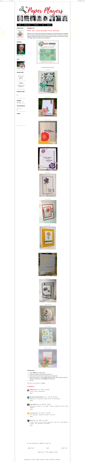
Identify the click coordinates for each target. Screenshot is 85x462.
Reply (31, 393)
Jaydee (47, 146)
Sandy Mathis (47, 278)
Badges (49, 25)
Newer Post (31, 448)
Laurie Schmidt (48, 199)
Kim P (31, 420)
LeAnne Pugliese (48, 225)
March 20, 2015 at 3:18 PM (40, 420)
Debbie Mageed (48, 304)
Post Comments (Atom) (52, 452)
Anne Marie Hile (48, 97)
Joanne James (48, 172)
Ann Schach (47, 69)
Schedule (36, 25)
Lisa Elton (33, 404)
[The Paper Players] (17, 109)
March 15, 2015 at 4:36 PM (42, 389)
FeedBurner (21, 86)
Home (19, 25)
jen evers (32, 413)
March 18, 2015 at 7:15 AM (43, 404)
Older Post (64, 448)
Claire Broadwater (47, 119)
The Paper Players (19, 108)
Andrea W (32, 389)
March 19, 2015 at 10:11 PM (43, 413)
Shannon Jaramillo (47, 348)
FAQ (43, 25)
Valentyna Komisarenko (36, 397)
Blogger (58, 459)
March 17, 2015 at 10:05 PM (49, 397)
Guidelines (27, 25)
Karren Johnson (48, 326)
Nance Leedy (47, 251)
